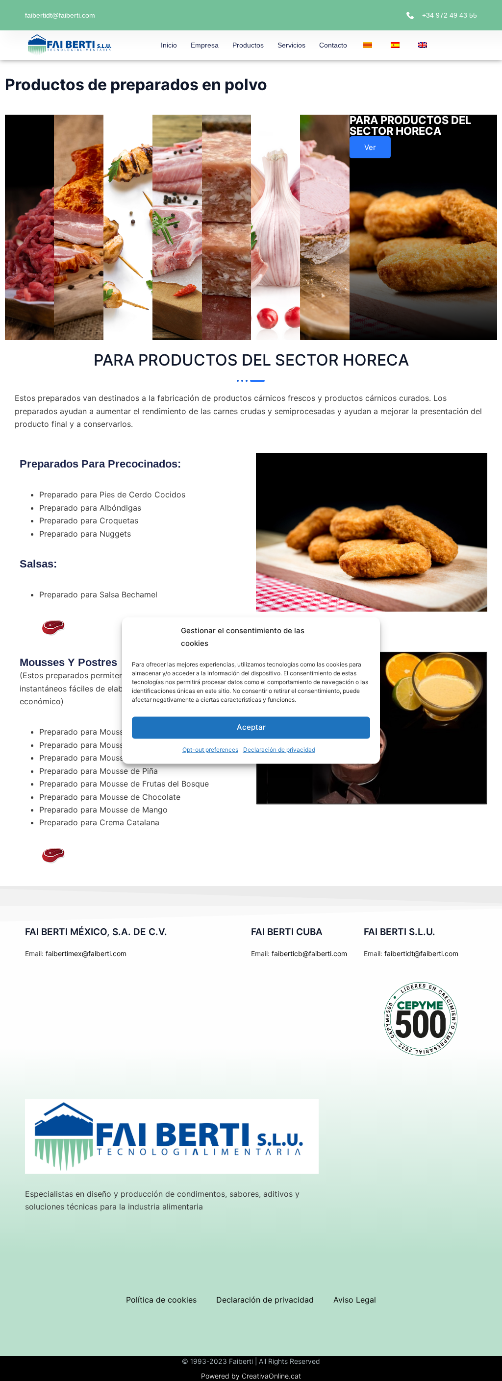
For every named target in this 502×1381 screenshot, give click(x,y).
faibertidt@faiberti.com (60, 15)
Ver (370, 147)
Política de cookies (161, 1300)
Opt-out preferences (210, 749)
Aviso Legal (354, 1300)
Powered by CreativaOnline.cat (251, 1376)
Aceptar (251, 727)
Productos (248, 45)
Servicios (291, 45)
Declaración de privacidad (279, 749)
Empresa (205, 45)
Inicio (169, 45)
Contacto (333, 45)
